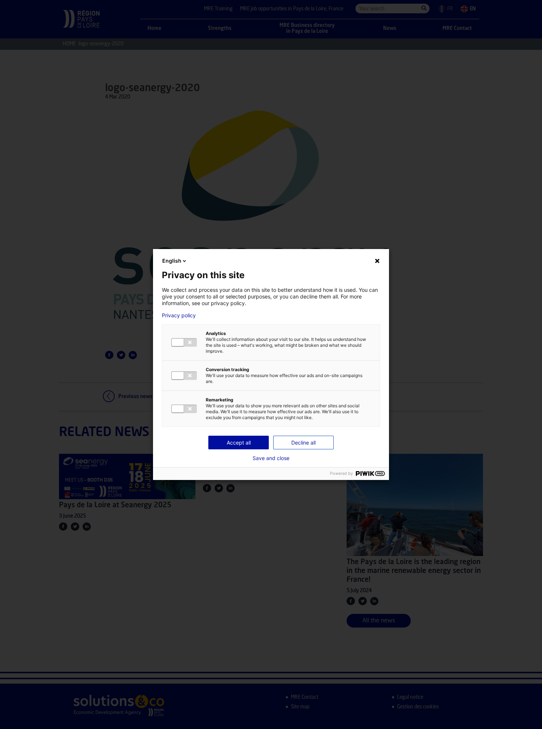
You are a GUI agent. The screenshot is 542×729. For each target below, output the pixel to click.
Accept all (239, 442)
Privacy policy (179, 315)
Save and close (271, 458)
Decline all (303, 442)
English (171, 261)
